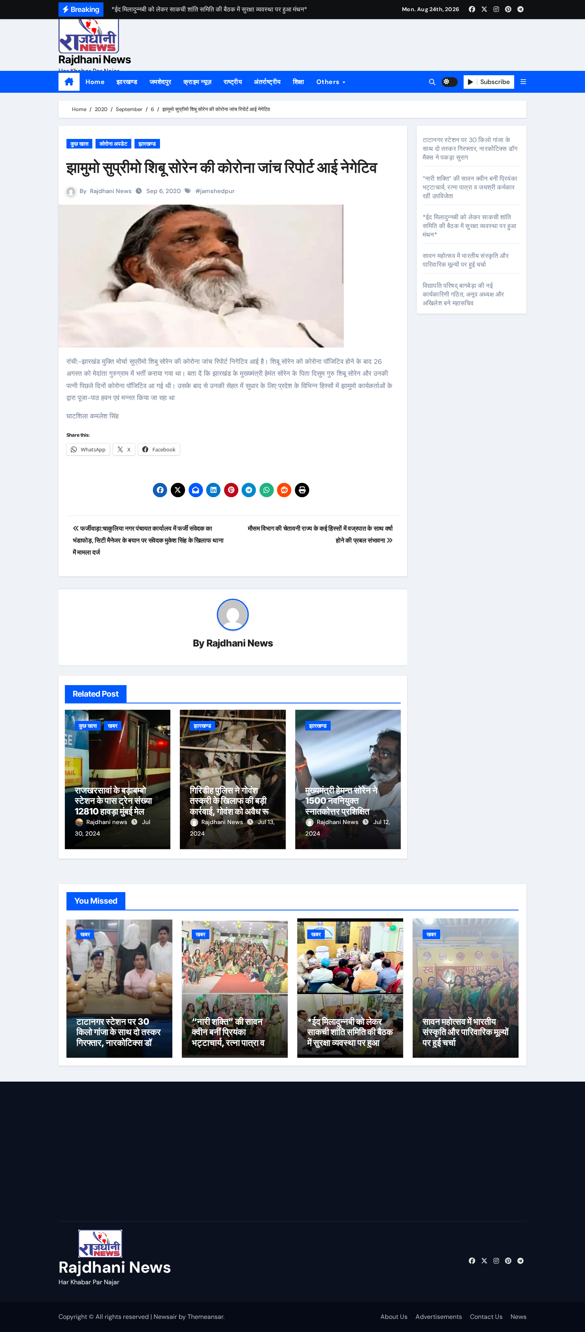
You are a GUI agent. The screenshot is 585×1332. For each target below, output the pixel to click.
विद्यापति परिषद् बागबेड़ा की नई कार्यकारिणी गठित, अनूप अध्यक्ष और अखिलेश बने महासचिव (463, 294)
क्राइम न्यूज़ (197, 82)
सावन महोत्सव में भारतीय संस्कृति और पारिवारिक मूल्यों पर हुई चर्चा (466, 260)
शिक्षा (298, 82)
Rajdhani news (107, 822)
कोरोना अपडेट (113, 143)
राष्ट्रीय (233, 82)
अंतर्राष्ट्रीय (267, 82)
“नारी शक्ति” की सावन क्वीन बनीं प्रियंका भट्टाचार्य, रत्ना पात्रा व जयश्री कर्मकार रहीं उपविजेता (470, 187)
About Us (394, 1316)
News (518, 1316)
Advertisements (438, 1316)
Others (329, 82)
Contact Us (486, 1316)
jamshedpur (217, 191)
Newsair (165, 1316)
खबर (112, 725)
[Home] (69, 82)
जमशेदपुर (161, 82)
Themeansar (205, 1316)
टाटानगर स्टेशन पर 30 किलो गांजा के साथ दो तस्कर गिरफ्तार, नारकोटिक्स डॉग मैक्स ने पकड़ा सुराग (470, 149)
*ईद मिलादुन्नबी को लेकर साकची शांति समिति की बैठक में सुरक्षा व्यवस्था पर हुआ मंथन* (469, 226)
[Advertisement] (134, 1153)
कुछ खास (79, 143)
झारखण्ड (127, 82)
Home (95, 82)
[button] (523, 82)
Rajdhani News (94, 59)
